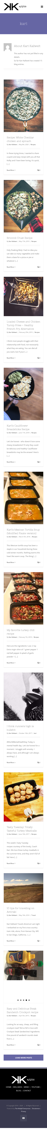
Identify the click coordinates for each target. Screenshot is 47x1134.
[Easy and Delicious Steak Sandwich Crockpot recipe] (23, 965)
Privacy (23, 1111)
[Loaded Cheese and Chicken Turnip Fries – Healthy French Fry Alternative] (23, 296)
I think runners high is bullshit (19, 696)
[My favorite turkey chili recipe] (23, 598)
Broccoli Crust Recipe (19, 206)
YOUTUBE (36, 1087)
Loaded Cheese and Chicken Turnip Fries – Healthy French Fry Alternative (19, 296)
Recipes (33, 144)
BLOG (18, 1090)
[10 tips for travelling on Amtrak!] (23, 888)
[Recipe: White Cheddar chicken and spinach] (23, 106)
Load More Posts (23, 1057)
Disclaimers (36, 1108)
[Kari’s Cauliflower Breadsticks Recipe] (23, 394)
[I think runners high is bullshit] (23, 697)
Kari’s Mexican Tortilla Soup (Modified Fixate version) (19, 497)
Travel (33, 915)
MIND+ (27, 1087)
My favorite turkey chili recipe (19, 598)
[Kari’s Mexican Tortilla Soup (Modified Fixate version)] (23, 498)
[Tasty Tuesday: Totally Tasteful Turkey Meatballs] (23, 797)
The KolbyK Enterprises (22, 1108)
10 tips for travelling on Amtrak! (19, 888)
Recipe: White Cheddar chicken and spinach (19, 105)
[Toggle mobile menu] (42, 6)
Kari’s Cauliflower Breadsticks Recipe (19, 393)
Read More (10, 170)
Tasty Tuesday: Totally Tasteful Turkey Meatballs (19, 797)
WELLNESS (17, 1087)
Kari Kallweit (13, 144)
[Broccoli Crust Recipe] (23, 206)
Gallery (28, 105)
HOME (8, 1087)
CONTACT (27, 1090)
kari (35, 733)
